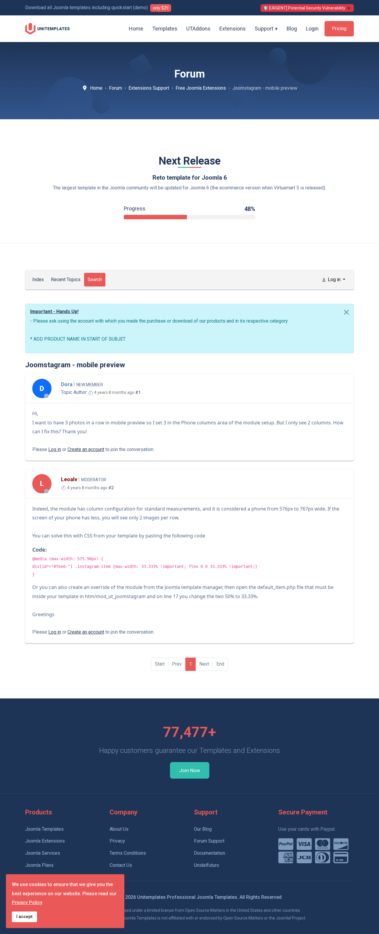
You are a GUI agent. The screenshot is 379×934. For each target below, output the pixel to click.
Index (38, 279)
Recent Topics (66, 279)
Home (136, 28)
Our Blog (203, 829)
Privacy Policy (27, 902)
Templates (164, 28)
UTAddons (198, 28)
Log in (54, 449)
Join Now (189, 770)
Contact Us (121, 865)
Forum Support (209, 841)
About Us (119, 829)
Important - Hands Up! (54, 311)
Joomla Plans (39, 865)
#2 (111, 487)
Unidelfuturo (206, 865)
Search (95, 279)
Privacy (117, 841)
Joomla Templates (44, 829)
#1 (138, 392)
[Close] (346, 312)
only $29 (160, 8)
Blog (292, 28)
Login (312, 28)
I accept (24, 916)
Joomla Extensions (45, 841)
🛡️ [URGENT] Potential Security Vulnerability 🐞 (307, 8)
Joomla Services (42, 853)
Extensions (232, 28)
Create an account (86, 449)
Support (264, 28)
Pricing (339, 28)
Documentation (209, 853)
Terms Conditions (128, 853)
